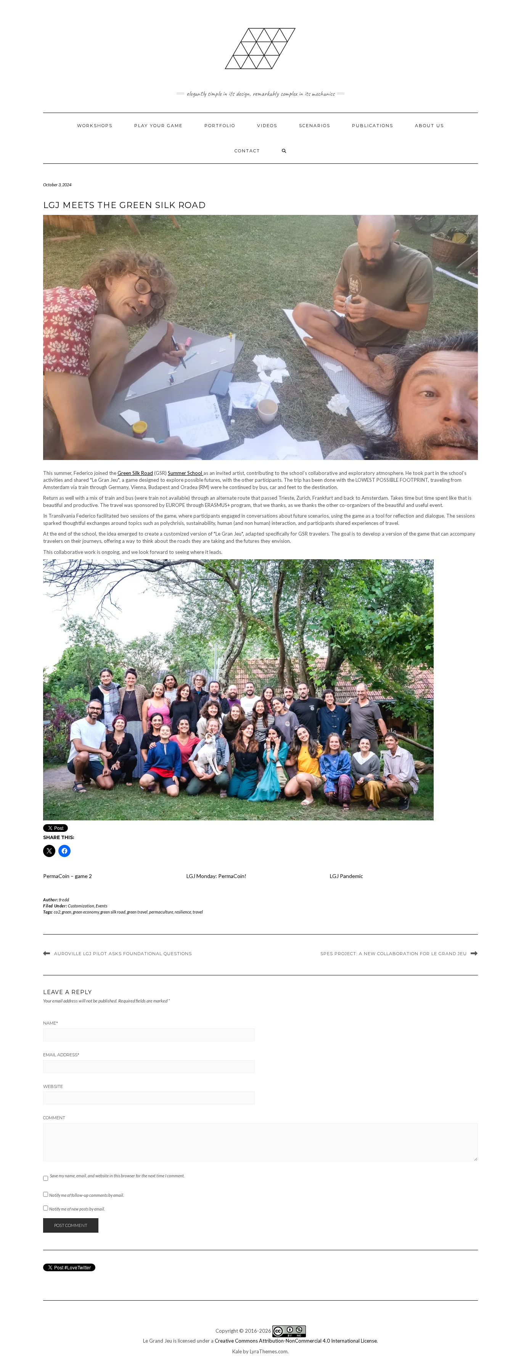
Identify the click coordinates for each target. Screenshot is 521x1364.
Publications (372, 125)
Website (53, 1086)
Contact (247, 150)
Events (101, 905)
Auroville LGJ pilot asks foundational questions (123, 953)
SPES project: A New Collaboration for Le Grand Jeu (393, 953)
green (66, 911)
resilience (183, 911)
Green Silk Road (135, 473)
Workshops (95, 125)
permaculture (161, 911)
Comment (54, 1117)
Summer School (185, 473)
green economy (86, 911)
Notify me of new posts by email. (77, 1208)
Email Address (61, 1054)
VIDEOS (267, 125)
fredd (64, 899)
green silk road (112, 911)
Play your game (158, 125)
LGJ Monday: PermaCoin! (216, 876)
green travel (137, 911)
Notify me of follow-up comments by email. (86, 1195)
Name (50, 1023)
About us (429, 125)
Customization (81, 905)
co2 (57, 911)
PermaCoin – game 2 (67, 876)
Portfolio (219, 125)
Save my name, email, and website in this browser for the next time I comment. (117, 1175)
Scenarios (314, 125)
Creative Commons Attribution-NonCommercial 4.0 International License (296, 1341)
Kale (237, 1351)
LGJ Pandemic (346, 876)
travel (198, 911)
